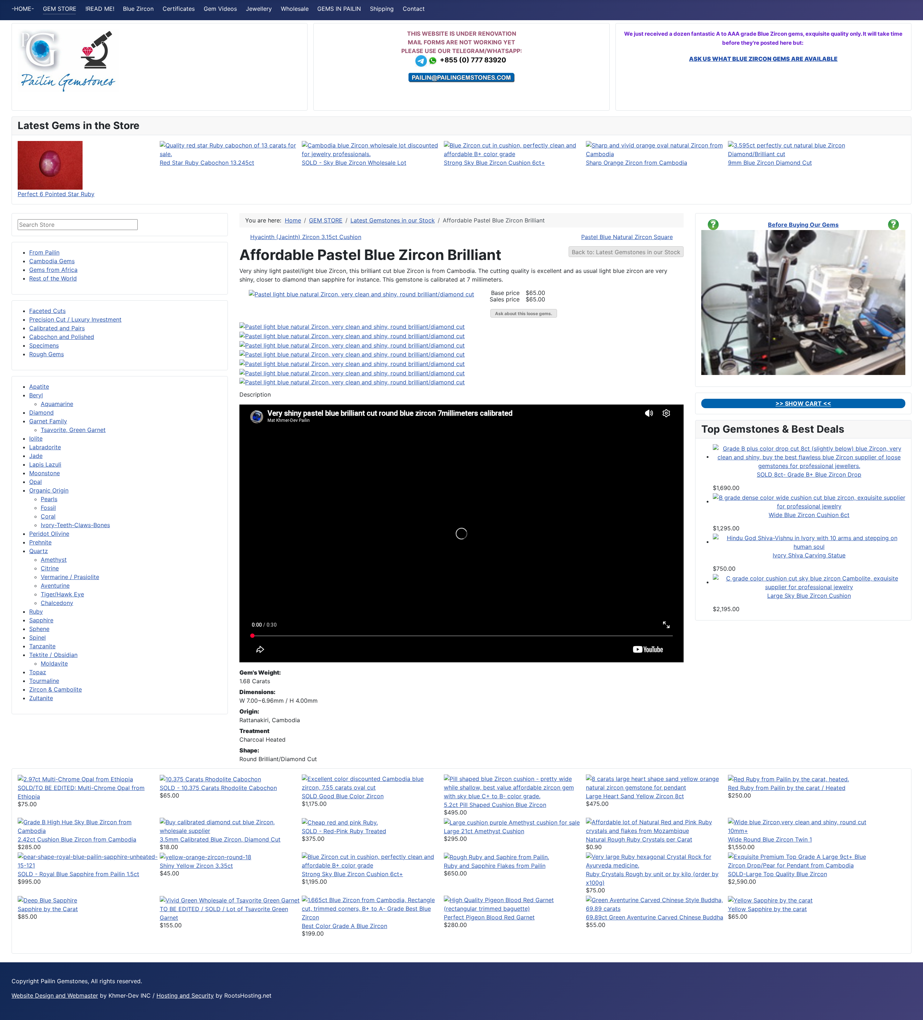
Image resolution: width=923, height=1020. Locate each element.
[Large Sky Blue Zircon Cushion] (809, 582)
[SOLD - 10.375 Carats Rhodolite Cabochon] (210, 778)
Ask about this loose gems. (523, 313)
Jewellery (259, 8)
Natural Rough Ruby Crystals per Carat (639, 839)
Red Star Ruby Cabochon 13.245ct (207, 162)
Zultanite (41, 698)
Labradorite (45, 447)
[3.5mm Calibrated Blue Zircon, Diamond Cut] (231, 825)
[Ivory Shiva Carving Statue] (809, 541)
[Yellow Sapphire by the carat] (770, 900)
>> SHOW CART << (803, 403)
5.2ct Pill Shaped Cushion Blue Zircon (495, 804)
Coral (48, 516)
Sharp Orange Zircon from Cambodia (636, 162)
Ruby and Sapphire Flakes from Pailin (495, 865)
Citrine (50, 568)
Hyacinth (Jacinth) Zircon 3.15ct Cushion (305, 236)
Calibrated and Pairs (57, 328)
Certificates (179, 8)
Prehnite (40, 542)
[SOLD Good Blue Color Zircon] (373, 782)
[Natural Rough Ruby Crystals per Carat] (657, 825)
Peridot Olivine (49, 533)
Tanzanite (42, 646)
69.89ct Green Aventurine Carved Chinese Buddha (654, 917)
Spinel (37, 637)
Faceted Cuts (47, 310)
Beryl (36, 395)
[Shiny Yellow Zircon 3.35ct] (205, 856)
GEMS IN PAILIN (339, 8)
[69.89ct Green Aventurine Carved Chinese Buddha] (657, 903)
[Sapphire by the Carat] (47, 900)
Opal (35, 481)
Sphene (39, 628)
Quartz (38, 551)
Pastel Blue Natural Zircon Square (627, 236)
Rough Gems (46, 354)
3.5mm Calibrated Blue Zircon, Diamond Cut (220, 839)
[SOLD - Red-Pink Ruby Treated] (340, 822)
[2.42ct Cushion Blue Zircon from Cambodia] (89, 825)
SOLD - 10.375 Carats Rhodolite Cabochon (218, 787)
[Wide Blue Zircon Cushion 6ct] (809, 501)
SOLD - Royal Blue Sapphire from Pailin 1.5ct (78, 874)
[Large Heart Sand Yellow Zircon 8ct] (657, 782)
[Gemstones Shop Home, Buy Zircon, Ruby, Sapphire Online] (68, 59)
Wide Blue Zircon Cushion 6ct (809, 514)
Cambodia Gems (52, 261)
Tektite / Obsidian (53, 654)
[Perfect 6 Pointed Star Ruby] (50, 164)
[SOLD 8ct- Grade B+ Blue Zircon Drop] (809, 456)
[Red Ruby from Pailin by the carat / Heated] (788, 778)
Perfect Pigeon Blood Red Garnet (489, 917)
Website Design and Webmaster (55, 995)
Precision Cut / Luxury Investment (75, 319)
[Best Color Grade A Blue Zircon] (373, 907)
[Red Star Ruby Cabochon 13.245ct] (231, 149)
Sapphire (41, 620)
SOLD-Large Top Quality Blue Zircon (777, 874)
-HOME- (23, 8)
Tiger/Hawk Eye (62, 594)
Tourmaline (44, 680)
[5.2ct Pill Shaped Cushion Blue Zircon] (515, 786)
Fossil (48, 507)
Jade (36, 455)
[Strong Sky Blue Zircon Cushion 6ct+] (515, 149)
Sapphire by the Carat (48, 909)
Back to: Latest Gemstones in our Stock (626, 252)
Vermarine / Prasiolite (70, 576)
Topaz (37, 672)
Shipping (382, 8)
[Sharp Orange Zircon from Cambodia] (657, 149)
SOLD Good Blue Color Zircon (343, 796)
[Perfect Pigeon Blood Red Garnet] (515, 903)
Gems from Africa (53, 269)
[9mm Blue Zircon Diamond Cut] (799, 149)
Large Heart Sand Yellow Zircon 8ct (635, 796)
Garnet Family (48, 421)
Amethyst (54, 559)
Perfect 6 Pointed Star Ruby (56, 194)
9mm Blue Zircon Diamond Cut (770, 162)
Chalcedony (57, 602)
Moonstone (44, 473)
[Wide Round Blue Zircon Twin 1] (799, 825)
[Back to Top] (914, 1011)
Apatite (39, 386)
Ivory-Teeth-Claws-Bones (75, 525)
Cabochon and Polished (61, 336)
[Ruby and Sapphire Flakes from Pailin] (496, 856)
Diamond (41, 412)
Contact (414, 8)
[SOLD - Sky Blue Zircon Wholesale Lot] (373, 149)
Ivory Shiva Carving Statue (809, 555)
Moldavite (54, 663)
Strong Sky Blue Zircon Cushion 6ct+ (494, 162)
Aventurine (55, 585)
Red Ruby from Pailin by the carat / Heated (786, 787)
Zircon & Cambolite (55, 689)
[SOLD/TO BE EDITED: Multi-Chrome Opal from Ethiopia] (75, 778)
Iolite (36, 438)
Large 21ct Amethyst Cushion (484, 831)
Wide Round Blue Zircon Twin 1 (770, 839)
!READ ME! (99, 8)
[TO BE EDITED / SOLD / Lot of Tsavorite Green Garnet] (230, 900)
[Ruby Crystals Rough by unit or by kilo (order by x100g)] (657, 860)
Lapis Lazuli (45, 464)
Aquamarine (57, 403)
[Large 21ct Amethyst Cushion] (512, 822)
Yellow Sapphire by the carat (767, 909)
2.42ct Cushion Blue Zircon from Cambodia (77, 839)
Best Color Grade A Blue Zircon (344, 926)
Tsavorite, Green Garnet (73, 429)
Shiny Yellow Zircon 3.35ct (196, 865)
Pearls (49, 499)
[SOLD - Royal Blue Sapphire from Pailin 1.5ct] (89, 860)
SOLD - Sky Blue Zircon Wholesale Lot (354, 162)
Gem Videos (220, 8)
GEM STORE (59, 8)
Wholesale (295, 8)
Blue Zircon (138, 8)
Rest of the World (53, 278)
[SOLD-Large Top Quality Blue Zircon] (799, 860)
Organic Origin (49, 490)
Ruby (36, 611)
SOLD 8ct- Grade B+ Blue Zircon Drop (809, 474)
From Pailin (44, 252)
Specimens (44, 345)
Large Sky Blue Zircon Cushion (809, 595)
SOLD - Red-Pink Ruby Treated (344, 831)
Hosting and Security (185, 995)
